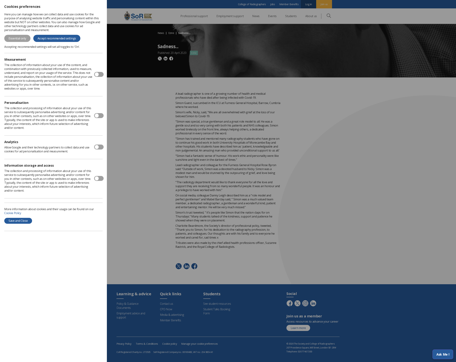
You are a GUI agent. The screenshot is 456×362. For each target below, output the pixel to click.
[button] (442, 354)
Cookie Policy (12, 213)
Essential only (17, 38)
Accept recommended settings (57, 38)
